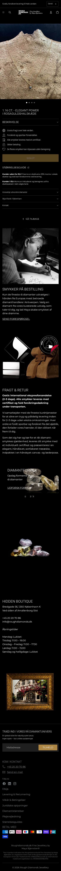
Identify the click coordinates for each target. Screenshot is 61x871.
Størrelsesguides (12, 822)
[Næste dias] (55, 479)
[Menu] (3, 12)
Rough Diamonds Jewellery (34, 867)
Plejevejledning (11, 816)
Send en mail (15, 772)
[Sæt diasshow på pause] (25, 496)
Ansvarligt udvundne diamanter (14, 192)
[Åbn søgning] (10, 12)
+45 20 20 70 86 (16, 766)
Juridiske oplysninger (15, 805)
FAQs (5, 789)
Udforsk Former (19, 487)
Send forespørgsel (16, 319)
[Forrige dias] (5, 479)
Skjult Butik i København (12, 199)
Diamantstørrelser (13, 811)
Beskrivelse (10, 122)
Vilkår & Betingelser (13, 800)
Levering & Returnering (16, 794)
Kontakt (5, 205)
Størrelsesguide (14, 167)
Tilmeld (48, 747)
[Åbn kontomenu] (51, 12)
